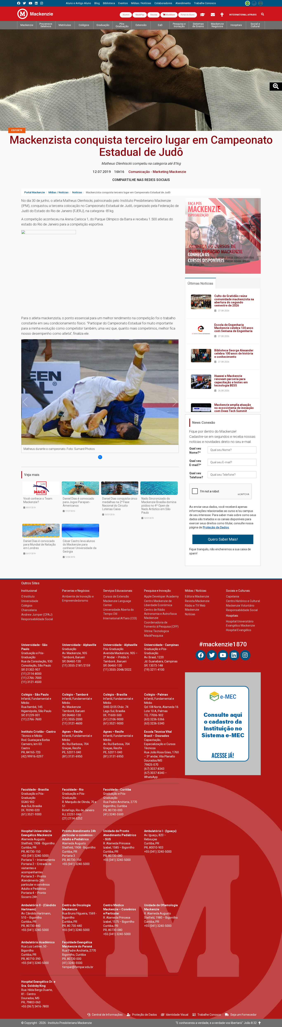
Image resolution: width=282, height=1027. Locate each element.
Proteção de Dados (216, 527)
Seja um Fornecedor (243, 1014)
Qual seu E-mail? (195, 463)
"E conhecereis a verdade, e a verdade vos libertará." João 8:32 (217, 1023)
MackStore (170, 15)
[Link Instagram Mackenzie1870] (41, 3)
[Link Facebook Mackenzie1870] (18, 3)
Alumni (125, 15)
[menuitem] (78, 3)
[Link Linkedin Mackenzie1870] (36, 3)
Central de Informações (107, 1014)
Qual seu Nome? (195, 450)
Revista (153, 15)
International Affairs (243, 14)
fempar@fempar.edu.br (77, 967)
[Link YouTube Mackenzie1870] (30, 3)
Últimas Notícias (200, 283)
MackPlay (139, 15)
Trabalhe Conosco (209, 1014)
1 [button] (100, 457)
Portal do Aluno (187, 15)
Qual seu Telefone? (196, 475)
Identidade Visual (177, 1014)
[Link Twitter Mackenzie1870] (24, 3)
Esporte (16, 130)
